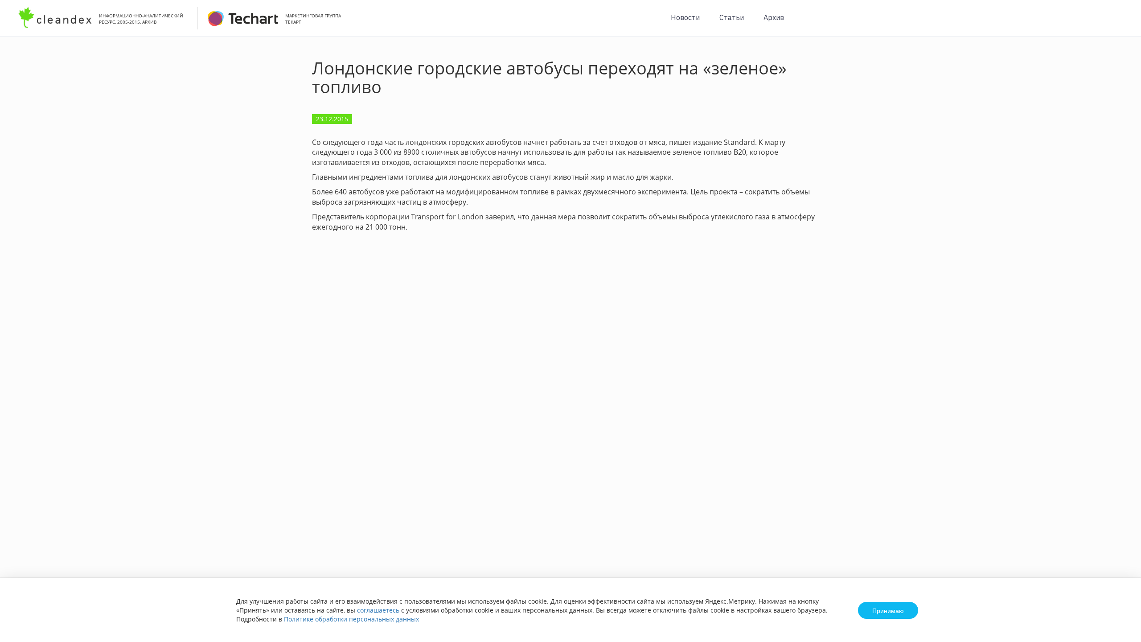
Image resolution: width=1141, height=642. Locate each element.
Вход (1120, 23)
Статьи (731, 17)
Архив (773, 17)
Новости (685, 17)
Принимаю (888, 610)
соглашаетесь (378, 610)
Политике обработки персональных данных (351, 619)
